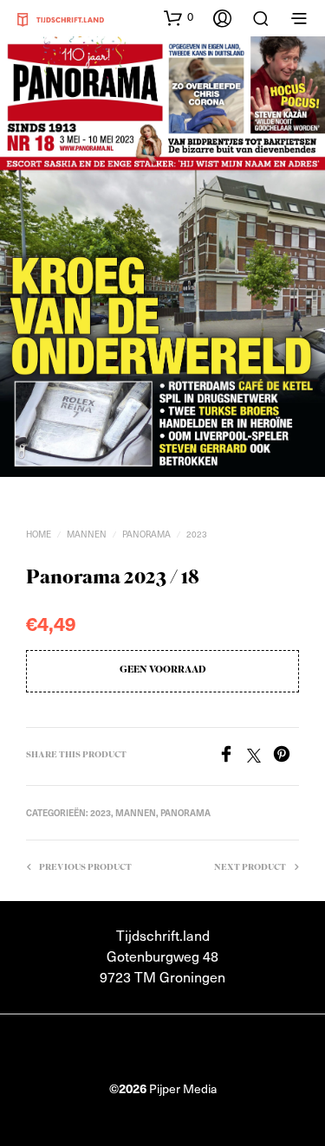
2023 (196, 534)
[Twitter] (260, 757)
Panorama (146, 534)
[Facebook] (232, 757)
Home (38, 534)
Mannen (87, 534)
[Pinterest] (286, 757)
